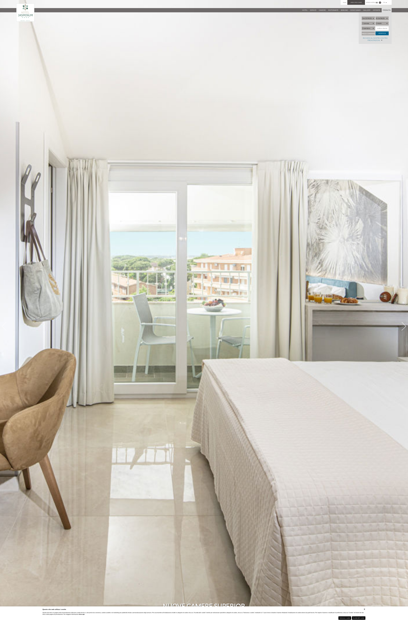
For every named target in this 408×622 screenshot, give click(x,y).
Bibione (344, 10)
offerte (376, 10)
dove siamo (355, 10)
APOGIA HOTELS (371, 2)
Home (344, 2)
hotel (305, 10)
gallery (366, 10)
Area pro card (356, 2)
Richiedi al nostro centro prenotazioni (375, 39)
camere (322, 10)
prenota (387, 10)
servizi (313, 10)
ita (384, 2)
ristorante (333, 10)
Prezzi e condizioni (368, 33)
